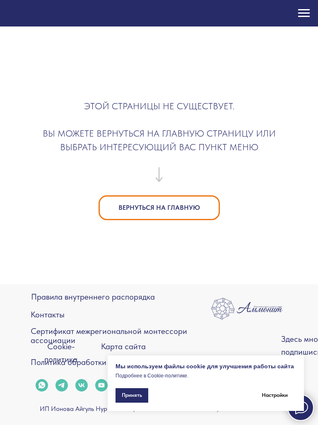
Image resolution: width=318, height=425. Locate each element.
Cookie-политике (167, 376)
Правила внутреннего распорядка (93, 297)
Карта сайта (123, 346)
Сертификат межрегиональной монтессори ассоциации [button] (109, 335)
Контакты (48, 314)
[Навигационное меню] (304, 13)
